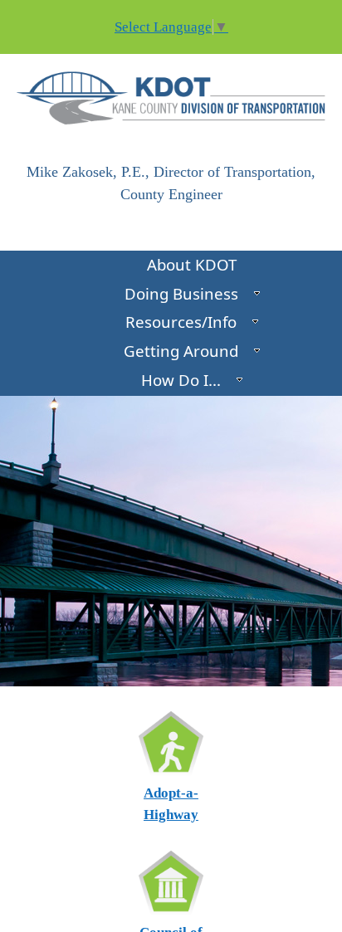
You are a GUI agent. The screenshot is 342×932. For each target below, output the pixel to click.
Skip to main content (60, 10)
